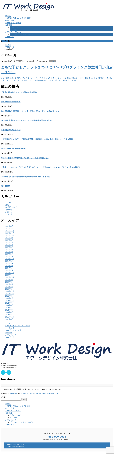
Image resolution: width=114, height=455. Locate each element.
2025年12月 (9, 231)
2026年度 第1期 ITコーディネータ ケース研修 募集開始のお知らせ (27, 120)
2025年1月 (9, 256)
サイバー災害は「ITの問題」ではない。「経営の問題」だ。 (25, 158)
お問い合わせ (10, 335)
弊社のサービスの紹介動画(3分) (13, 148)
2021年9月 (9, 303)
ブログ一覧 (9, 337)
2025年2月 (9, 254)
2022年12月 (9, 291)
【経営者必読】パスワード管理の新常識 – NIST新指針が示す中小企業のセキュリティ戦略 (37, 139)
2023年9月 (9, 280)
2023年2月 (9, 289)
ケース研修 (9, 328)
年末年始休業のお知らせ (10, 130)
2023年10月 (9, 277)
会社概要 (8, 333)
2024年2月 (9, 268)
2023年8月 (9, 282)
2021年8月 (9, 305)
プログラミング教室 (13, 330)
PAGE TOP (109, 439)
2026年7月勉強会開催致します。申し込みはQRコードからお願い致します (30, 111)
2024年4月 (9, 263)
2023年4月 (9, 284)
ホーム (8, 323)
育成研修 (8, 209)
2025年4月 (9, 249)
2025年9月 (9, 238)
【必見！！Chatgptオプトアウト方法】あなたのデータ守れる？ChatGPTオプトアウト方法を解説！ (40, 167)
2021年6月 (9, 310)
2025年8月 (9, 240)
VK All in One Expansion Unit (47, 393)
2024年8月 (9, 261)
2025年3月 (9, 252)
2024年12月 (9, 259)
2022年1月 (9, 298)
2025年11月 (9, 233)
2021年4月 (9, 312)
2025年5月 (9, 247)
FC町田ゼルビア (11, 207)
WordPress (13, 393)
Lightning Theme (27, 393)
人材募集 (13, 30)
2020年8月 (9, 319)
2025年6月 (9, 245)
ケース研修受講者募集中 (10, 102)
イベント (52, 61)
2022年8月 (9, 296)
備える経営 (5, 186)
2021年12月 (9, 301)
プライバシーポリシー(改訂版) (22, 34)
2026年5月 (9, 226)
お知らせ (8, 212)
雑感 (7, 205)
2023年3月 (9, 287)
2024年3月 (9, 266)
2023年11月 (9, 275)
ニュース (8, 203)
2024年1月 (9, 270)
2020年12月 (9, 317)
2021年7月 (9, 308)
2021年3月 (9, 315)
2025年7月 (9, 242)
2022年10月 (9, 294)
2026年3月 (9, 228)
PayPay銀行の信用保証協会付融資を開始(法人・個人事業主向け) (26, 176)
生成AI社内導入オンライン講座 (17, 326)
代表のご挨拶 (15, 27)
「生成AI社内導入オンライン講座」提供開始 (19, 92)
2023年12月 (9, 273)
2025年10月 (9, 235)
